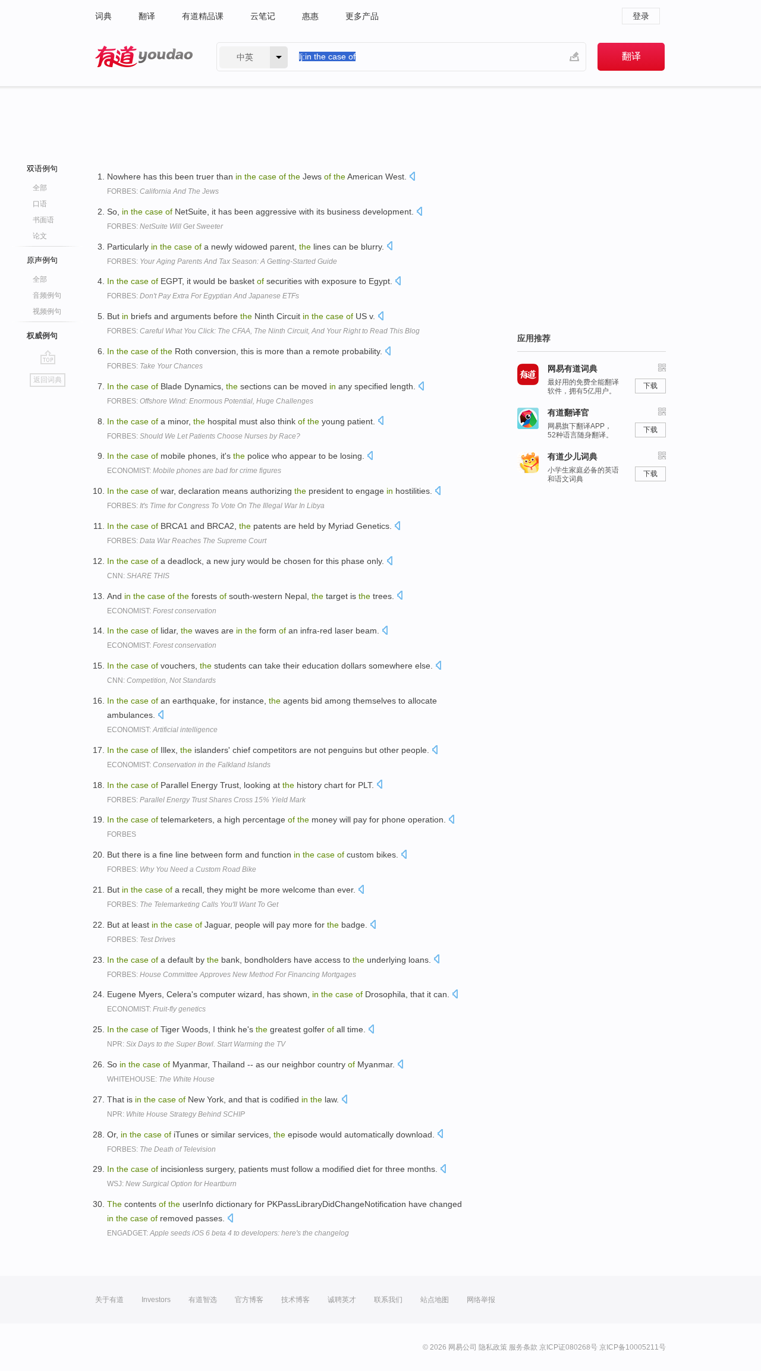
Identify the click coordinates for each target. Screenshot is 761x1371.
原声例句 (42, 260)
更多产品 (362, 16)
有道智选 (202, 1300)
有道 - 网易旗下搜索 (144, 57)
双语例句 (42, 168)
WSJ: (172, 1184)
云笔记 (262, 16)
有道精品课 (203, 16)
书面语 (43, 220)
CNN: (138, 576)
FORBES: (163, 191)
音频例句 (47, 295)
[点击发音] (412, 177)
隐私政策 (493, 1347)
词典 (103, 16)
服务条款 (523, 1347)
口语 (40, 204)
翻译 (147, 16)
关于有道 (109, 1300)
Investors (156, 1300)
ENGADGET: (228, 1233)
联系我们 (388, 1300)
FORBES (121, 834)
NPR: (196, 1044)
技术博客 (295, 1300)
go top (47, 357)
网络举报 (481, 1300)
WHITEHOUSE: (161, 1079)
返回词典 (47, 380)
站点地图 (434, 1300)
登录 (641, 16)
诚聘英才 (342, 1300)
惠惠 (310, 16)
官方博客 (249, 1300)
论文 (40, 236)
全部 (40, 188)
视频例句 (47, 311)
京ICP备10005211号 (632, 1347)
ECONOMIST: (194, 471)
